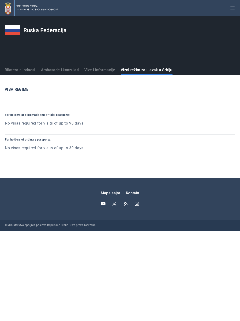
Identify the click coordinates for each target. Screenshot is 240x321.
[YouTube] (103, 204)
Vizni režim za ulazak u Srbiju (146, 70)
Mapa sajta (110, 193)
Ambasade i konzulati (60, 70)
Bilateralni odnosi (20, 70)
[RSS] (125, 204)
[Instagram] (137, 204)
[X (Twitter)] (114, 204)
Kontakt (132, 193)
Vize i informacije (99, 70)
